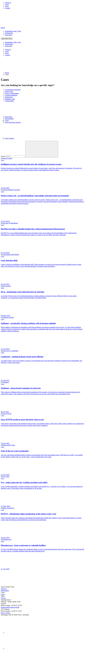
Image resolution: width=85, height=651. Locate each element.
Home (7, 73)
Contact (7, 8)
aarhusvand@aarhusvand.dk (10, 607)
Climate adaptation (11, 95)
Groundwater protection (13, 89)
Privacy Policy (5, 613)
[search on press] (41, 149)
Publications (5, 590)
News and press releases (13, 122)
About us (8, 2)
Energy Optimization (12, 93)
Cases (7, 4)
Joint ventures (9, 138)
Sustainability (9, 119)
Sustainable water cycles (13, 31)
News (7, 6)
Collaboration (9, 101)
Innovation (8, 35)
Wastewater (9, 97)
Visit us (3, 598)
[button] (7, 39)
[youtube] (20, 648)
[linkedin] (20, 632)
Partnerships (9, 33)
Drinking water (10, 99)
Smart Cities (9, 91)
